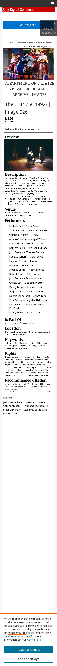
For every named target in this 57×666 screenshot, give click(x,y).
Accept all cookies (28, 650)
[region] (28, 639)
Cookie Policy (34, 639)
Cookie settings (16, 636)
